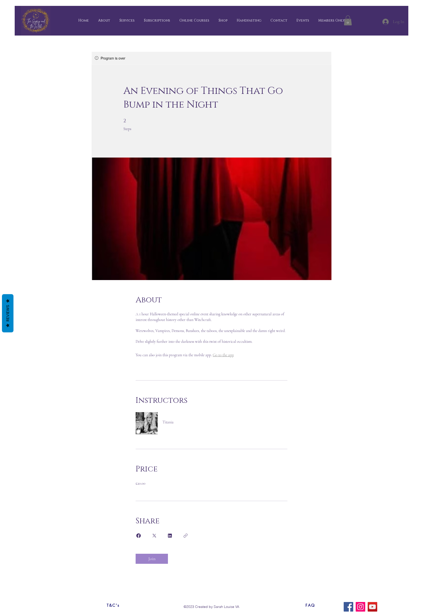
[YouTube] (372, 607)
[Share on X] (154, 536)
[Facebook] (348, 607)
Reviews (8, 313)
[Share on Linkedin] (170, 536)
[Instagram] (360, 607)
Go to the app (223, 355)
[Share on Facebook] (138, 536)
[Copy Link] (185, 536)
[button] (331, 20)
